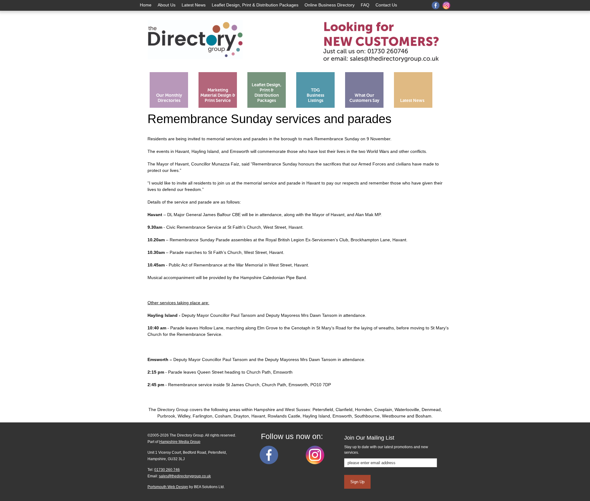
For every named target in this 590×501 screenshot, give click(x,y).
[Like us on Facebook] (269, 463)
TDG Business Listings (315, 95)
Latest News (194, 4)
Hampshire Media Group (179, 442)
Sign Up (357, 482)
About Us (166, 4)
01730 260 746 (167, 470)
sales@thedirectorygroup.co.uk (185, 476)
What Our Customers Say (364, 98)
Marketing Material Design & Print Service (217, 95)
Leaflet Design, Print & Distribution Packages (255, 4)
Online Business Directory (330, 4)
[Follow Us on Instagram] (315, 463)
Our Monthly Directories (169, 98)
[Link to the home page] (195, 66)
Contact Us (386, 4)
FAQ (365, 4)
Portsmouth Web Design (168, 487)
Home (145, 4)
